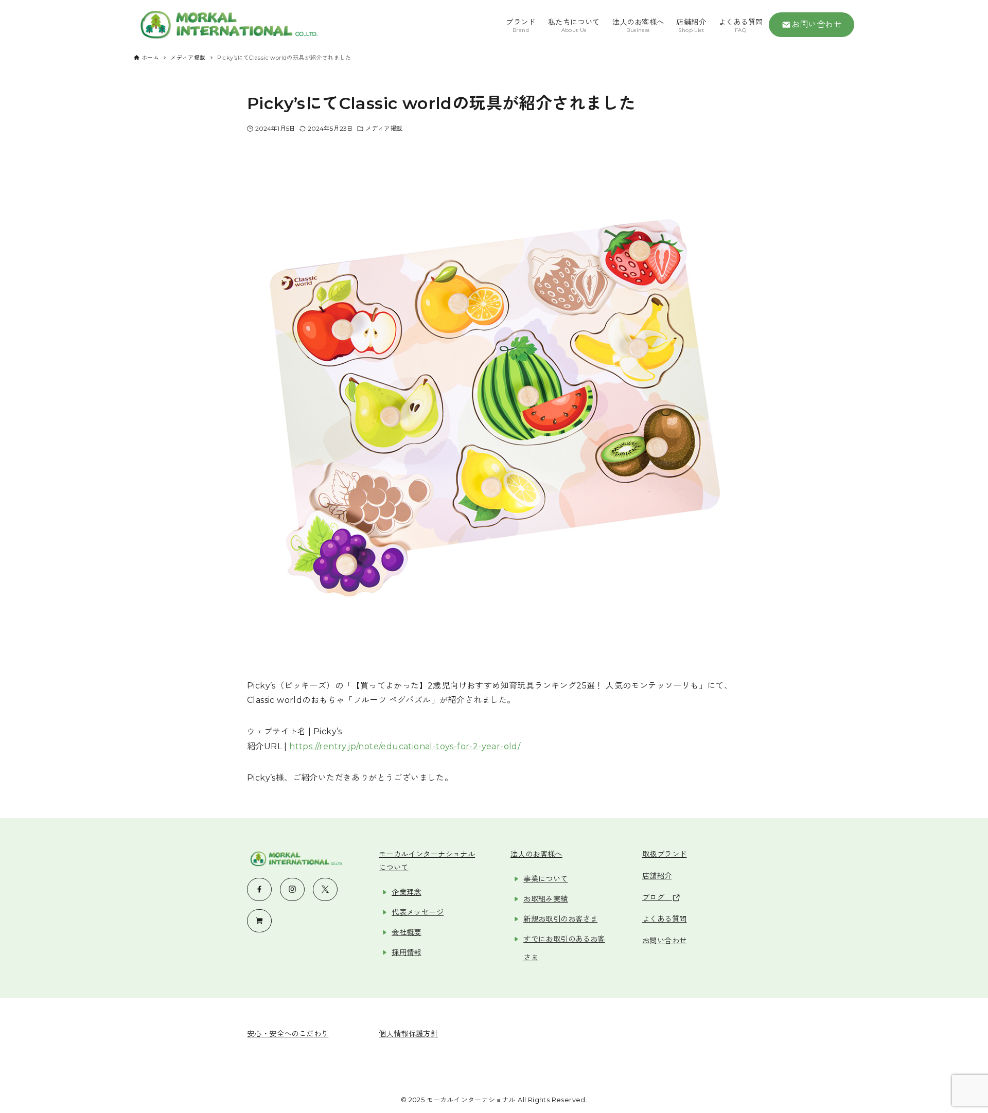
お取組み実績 (545, 899)
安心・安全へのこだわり (287, 1033)
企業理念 (406, 892)
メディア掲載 (384, 128)
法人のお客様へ (536, 854)
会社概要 (406, 932)
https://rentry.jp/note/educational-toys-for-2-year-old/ (404, 746)
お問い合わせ (816, 24)
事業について (545, 879)
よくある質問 (664, 919)
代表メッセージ (418, 912)
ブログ (657, 897)
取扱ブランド (664, 854)
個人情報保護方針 (408, 1033)
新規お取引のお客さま (560, 919)
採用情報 (406, 952)
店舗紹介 (657, 875)
